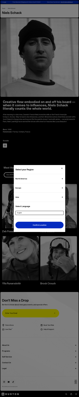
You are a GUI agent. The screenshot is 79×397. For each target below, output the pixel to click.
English (19, 213)
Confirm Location (39, 225)
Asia (17, 197)
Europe (18, 188)
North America (21, 179)
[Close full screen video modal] (62, 168)
